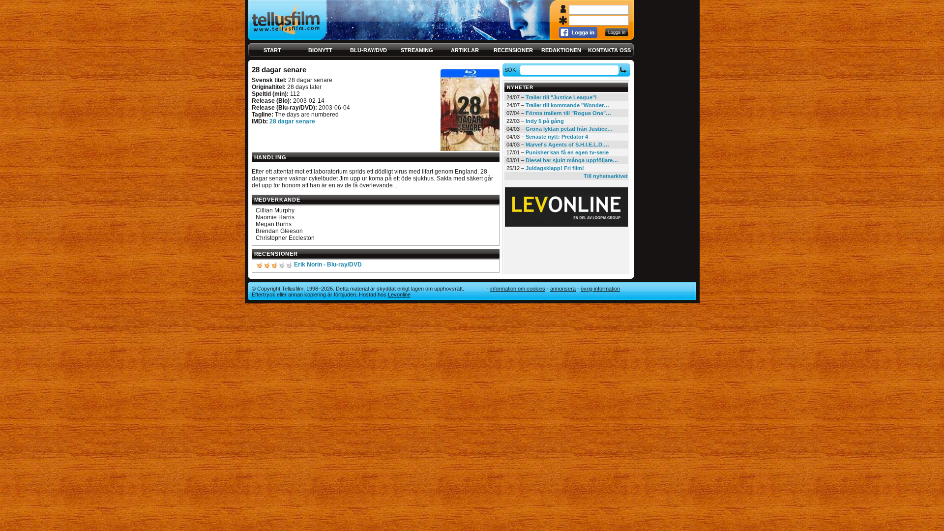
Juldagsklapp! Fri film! (555, 168)
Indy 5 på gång (545, 121)
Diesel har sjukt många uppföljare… (572, 160)
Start (272, 50)
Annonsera (563, 289)
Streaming (417, 50)
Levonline (399, 294)
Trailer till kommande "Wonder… (567, 105)
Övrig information (600, 289)
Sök (510, 70)
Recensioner (513, 50)
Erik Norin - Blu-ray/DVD (328, 264)
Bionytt (320, 50)
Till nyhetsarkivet (606, 176)
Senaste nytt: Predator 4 (557, 137)
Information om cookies (517, 289)
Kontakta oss (609, 50)
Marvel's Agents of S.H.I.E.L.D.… (567, 145)
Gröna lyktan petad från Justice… (569, 129)
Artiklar (465, 50)
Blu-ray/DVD (368, 50)
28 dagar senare (292, 121)
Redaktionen (561, 50)
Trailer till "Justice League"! (561, 97)
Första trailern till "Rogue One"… (568, 113)
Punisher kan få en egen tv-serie (567, 152)
